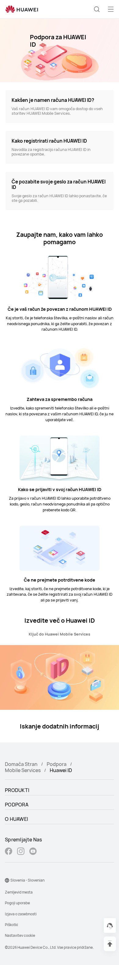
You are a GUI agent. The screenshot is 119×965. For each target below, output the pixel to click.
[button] (96, 9)
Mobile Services (23, 770)
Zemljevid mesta (19, 892)
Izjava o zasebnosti (21, 914)
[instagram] (20, 852)
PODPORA (16, 805)
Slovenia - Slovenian (27, 880)
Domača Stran (21, 764)
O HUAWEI (16, 819)
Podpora (57, 764)
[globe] (7, 880)
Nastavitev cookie (20, 935)
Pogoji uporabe (17, 902)
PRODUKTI (17, 790)
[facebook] (8, 852)
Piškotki (11, 924)
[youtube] (33, 852)
